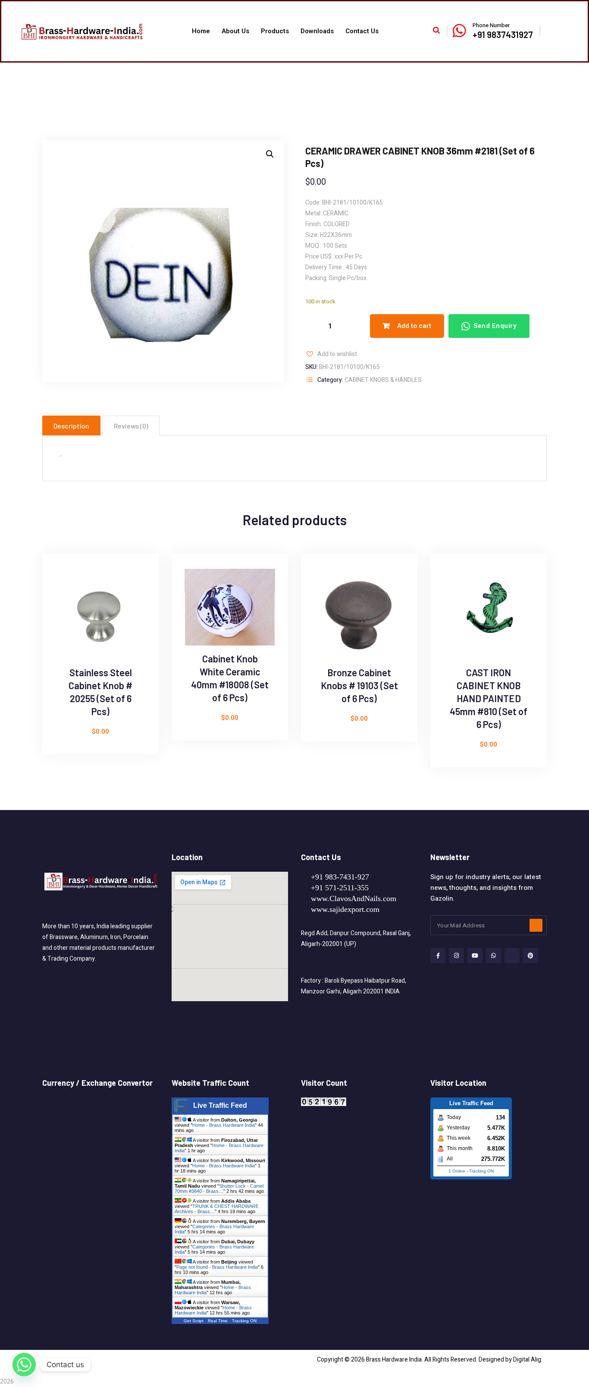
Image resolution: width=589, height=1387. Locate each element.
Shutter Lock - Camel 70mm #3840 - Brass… (219, 1188)
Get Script (194, 1320)
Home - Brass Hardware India (223, 1125)
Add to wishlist (337, 354)
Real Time (218, 1320)
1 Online (456, 1171)
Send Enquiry (495, 326)
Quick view (59, 597)
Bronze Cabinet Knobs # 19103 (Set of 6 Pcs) (359, 685)
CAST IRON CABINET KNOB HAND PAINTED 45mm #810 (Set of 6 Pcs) (488, 698)
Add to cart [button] (59, 616)
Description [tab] (71, 426)
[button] (270, 154)
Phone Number (491, 25)
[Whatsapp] (24, 1364)
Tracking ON (244, 1320)
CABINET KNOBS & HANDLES (383, 380)
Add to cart (414, 326)
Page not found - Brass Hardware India (217, 1267)
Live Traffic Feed (220, 1105)
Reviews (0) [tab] (131, 426)
